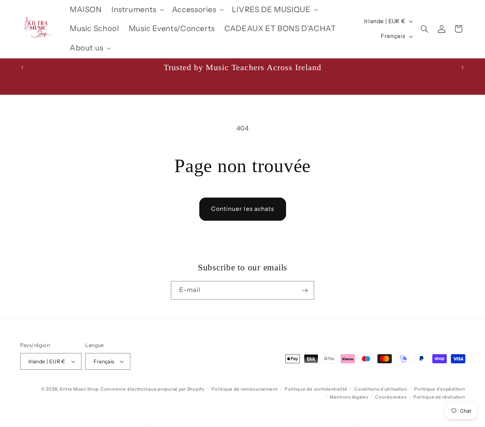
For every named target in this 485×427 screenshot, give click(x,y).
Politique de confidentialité (316, 389)
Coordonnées (390, 397)
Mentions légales (349, 397)
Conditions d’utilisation (380, 389)
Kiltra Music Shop (79, 389)
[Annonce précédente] (22, 67)
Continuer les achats (242, 208)
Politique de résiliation (439, 397)
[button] (136, 9)
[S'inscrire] (305, 290)
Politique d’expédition (439, 389)
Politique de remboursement (244, 389)
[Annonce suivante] (462, 67)
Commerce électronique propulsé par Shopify (152, 389)
